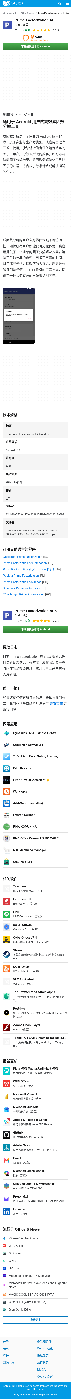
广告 (6, 1355)
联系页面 (56, 704)
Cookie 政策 (45, 1348)
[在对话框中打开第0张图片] (19, 316)
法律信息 (43, 1362)
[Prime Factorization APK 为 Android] (7, 25)
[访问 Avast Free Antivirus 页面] (35, 38)
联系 (6, 1348)
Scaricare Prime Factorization (22, 588)
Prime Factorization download (22, 582)
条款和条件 (44, 1341)
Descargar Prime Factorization (22, 556)
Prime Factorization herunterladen (25, 563)
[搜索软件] (60, 3)
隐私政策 (43, 1355)
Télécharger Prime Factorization (23, 594)
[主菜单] (67, 3)
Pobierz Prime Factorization (21, 575)
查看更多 (35, 1319)
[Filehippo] (13, 3)
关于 (6, 1341)
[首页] (4, 13)
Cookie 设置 (45, 1376)
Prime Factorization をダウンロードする (29, 569)
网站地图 (9, 1362)
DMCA (41, 1369)
